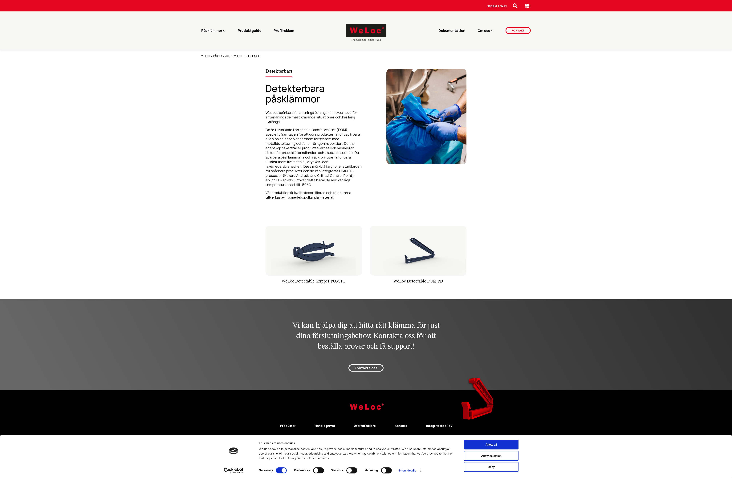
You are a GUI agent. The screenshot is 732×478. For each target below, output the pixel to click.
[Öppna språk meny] (527, 5)
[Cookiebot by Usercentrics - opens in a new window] (233, 470)
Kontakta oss (366, 368)
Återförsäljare (365, 426)
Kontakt (518, 30)
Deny (491, 466)
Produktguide (249, 30)
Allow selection (491, 455)
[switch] (318, 470)
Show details (407, 470)
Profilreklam (284, 30)
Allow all (491, 444)
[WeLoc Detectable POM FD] (418, 256)
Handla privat (497, 6)
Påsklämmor (211, 30)
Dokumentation (452, 30)
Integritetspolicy (439, 426)
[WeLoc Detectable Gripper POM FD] (314, 256)
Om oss (484, 30)
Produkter (288, 426)
